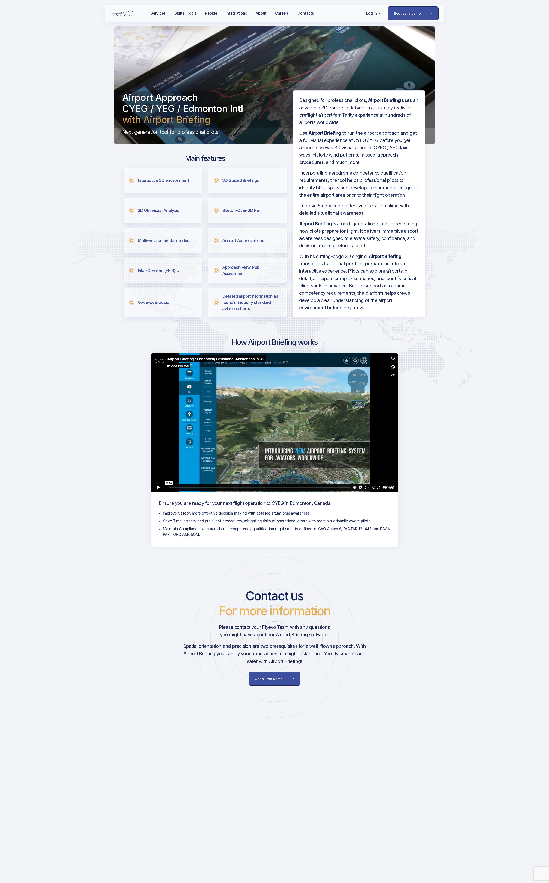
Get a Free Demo (269, 679)
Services (158, 13)
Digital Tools (185, 13)
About (261, 13)
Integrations (236, 13)
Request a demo (407, 13)
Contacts (305, 13)
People (211, 13)
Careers (282, 13)
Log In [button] (371, 13)
